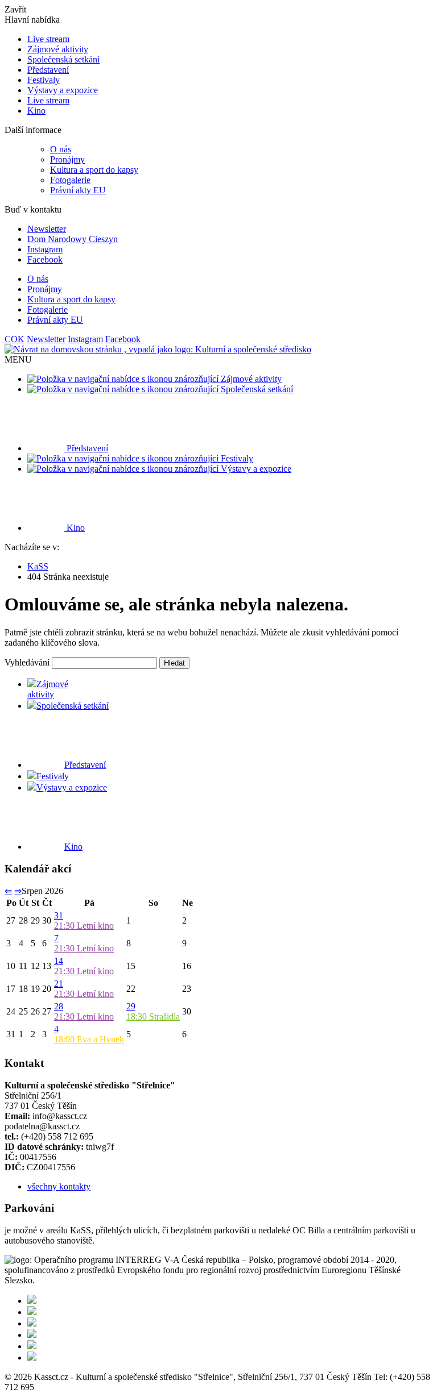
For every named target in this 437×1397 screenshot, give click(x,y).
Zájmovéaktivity (47, 689)
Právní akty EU (78, 190)
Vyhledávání (27, 662)
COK (14, 339)
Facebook (45, 259)
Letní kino (84, 925)
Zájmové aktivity (57, 49)
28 (58, 1006)
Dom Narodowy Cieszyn (72, 239)
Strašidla (153, 1016)
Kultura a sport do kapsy (94, 169)
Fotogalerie (70, 180)
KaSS (37, 566)
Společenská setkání (63, 59)
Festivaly (43, 80)
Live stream (48, 39)
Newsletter (46, 229)
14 (58, 961)
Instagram (45, 249)
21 (58, 983)
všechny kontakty (58, 1186)
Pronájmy (67, 159)
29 (130, 1006)
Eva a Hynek (89, 1039)
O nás (60, 149)
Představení (48, 69)
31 (58, 915)
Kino (36, 110)
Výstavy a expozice (62, 90)
